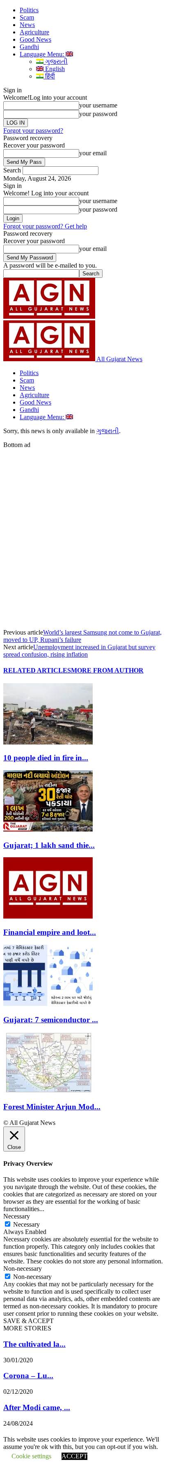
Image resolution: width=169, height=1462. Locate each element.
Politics (29, 10)
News (27, 24)
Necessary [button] (16, 1216)
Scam (27, 17)
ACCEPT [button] (74, 1456)
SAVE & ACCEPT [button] (28, 1320)
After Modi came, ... (36, 1407)
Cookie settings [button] (31, 1456)
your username (98, 105)
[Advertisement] (84, 533)
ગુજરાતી (55, 61)
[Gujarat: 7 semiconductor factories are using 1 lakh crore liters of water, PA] (48, 1003)
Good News (35, 39)
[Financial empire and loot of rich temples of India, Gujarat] (48, 916)
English (54, 68)
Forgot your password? (33, 130)
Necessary (26, 1224)
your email (93, 153)
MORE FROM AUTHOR (107, 670)
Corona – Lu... (28, 1375)
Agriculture (34, 32)
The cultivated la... (34, 1344)
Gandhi (29, 46)
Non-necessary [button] (22, 1268)
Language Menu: (43, 54)
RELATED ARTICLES (37, 670)
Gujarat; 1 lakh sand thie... (49, 845)
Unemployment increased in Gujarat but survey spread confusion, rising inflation (79, 651)
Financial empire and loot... (49, 932)
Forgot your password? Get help (45, 226)
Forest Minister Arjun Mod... (51, 1106)
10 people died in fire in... (45, 757)
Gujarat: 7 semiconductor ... (50, 1019)
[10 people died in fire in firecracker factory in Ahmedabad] (48, 742)
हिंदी (49, 76)
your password (98, 113)
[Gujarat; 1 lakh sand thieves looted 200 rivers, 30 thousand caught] (48, 829)
